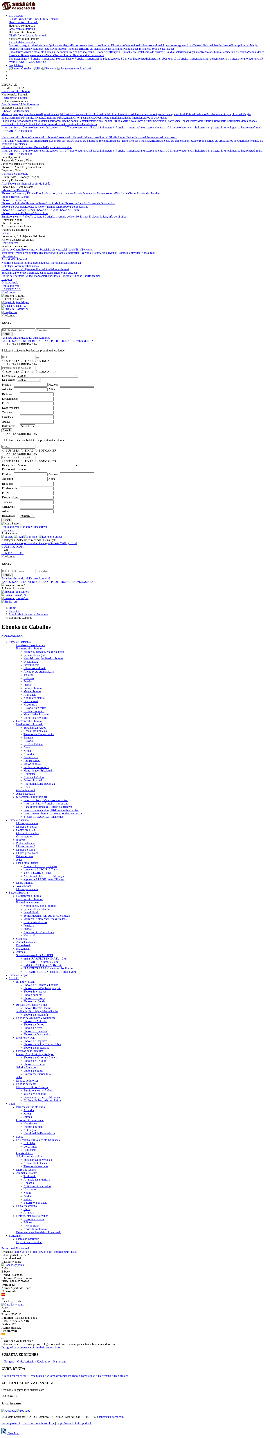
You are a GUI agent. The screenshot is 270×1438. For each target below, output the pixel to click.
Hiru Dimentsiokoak (35, 922)
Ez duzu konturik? (39, 337)
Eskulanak (33, 266)
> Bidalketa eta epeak (13, 1375)
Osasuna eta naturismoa (86, 140)
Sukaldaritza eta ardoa (212, 140)
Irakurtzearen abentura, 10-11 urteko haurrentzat (174, 58)
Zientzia (89, 52)
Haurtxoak (30, 935)
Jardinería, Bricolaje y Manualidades (37, 1011)
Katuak (113, 252)
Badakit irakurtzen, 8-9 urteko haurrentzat (122, 58)
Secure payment (10, 1423)
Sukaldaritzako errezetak (15, 272)
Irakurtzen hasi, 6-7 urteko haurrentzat (76, 58)
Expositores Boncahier (59, 147)
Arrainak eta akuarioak (27, 252)
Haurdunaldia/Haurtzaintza (88, 55)
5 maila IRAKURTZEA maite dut (43, 816)
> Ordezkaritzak (24, 1361)
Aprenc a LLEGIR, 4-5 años (40, 866)
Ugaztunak (86, 252)
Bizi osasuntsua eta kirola (57, 140)
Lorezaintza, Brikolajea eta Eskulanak (129, 140)
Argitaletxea (16, 65)
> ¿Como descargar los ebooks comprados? (70, 1375)
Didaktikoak (118, 45)
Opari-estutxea (191, 140)
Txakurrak (7, 252)
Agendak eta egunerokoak (178, 45)
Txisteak (198, 45)
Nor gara (6, 279)
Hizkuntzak (73, 48)
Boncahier (30, 42)
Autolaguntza (42, 262)
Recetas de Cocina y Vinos (31, 1004)
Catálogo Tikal (68, 543)
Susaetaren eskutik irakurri (162, 137)
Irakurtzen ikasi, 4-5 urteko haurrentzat (31, 58)
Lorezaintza (20, 266)
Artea (107, 52)
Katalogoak (23, 1248)
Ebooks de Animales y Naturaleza (35, 1017)
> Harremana (58, 1361)
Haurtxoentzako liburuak (23, 22)
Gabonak (208, 45)
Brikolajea (27, 55)
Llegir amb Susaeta (27, 862)
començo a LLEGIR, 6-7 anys (41, 869)
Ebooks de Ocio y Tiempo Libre (43, 206)
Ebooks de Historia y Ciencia (18, 209)
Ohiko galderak (10, 285)
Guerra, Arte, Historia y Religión (35, 1054)
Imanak (227, 45)
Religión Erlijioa (119, 52)
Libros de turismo (153, 52)
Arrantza (13, 256)
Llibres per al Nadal (27, 853)
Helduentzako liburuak (95, 137)
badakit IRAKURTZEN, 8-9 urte (43, 965)
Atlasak (20, 951)
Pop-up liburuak (240, 45)
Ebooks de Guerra (69, 209)
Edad (74, 1251)
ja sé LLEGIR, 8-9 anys (37, 872)
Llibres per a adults (27, 889)
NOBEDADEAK (12, 635)
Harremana (7, 530)
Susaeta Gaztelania (20, 641)
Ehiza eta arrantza (32, 140)
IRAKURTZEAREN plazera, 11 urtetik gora (50, 971)
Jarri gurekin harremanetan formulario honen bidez (30, 1347)
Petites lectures (24, 856)
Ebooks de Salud (11, 213)
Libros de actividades (162, 48)
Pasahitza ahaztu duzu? (14, 337)
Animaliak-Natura (43, 55)
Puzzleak (29, 925)
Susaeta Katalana (19, 820)
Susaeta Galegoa (18, 975)
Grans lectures (24, 836)
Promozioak (8, 1248)
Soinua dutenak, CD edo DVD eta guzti (47, 915)
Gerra (132, 52)
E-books (14, 42)
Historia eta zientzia (91, 48)
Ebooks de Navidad (148, 193)
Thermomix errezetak (65, 272)
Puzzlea (218, 45)
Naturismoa (8, 262)
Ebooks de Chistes (126, 193)
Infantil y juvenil (25, 981)
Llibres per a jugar (26, 826)
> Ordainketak (35, 1375)
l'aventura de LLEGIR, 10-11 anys (44, 876)
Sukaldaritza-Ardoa (20, 52)
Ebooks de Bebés (40, 183)
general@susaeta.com (111, 1416)
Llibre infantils (24, 882)
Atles (19, 859)
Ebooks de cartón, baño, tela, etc (55, 193)
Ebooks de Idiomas (19, 183)
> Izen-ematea (120, 1375)
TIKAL (29, 360)
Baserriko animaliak (129, 252)
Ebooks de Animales (13, 203)
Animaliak (24, 48)
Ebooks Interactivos (85, 193)
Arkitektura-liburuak (57, 269)
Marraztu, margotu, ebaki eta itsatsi (29, 45)
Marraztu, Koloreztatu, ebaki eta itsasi (45, 918)
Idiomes (20, 839)
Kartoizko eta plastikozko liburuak (91, 45)
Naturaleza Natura (41, 48)
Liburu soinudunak (152, 45)
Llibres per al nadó (27, 823)
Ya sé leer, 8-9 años (41, 216)
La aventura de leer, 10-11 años (70, 216)
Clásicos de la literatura (14, 173)
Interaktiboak (133, 45)
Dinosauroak (59, 48)
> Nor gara (7, 1361)
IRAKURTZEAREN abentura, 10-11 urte (48, 968)
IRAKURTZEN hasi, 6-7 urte (41, 961)
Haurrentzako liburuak (43, 137)
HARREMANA (11, 289)
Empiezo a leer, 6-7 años (15, 216)
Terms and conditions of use (38, 1423)
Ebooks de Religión (46, 209)
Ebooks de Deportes (13, 206)
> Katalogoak (42, 1361)
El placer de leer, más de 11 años (107, 216)
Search (6, 430)
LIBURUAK (16, 15)
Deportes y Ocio (25, 1037)
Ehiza (4, 256)
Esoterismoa (181, 52)
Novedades (8, 543)
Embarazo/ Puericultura (34, 213)
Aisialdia (168, 52)
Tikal (21, 42)
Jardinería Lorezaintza (235, 52)
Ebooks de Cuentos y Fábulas (18, 193)
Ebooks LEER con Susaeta (32, 1087)
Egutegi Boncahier (35, 147)
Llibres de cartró (25, 846)
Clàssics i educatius (27, 833)
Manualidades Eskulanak (38, 770)
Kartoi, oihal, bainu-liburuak (40, 905)
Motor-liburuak (213, 52)
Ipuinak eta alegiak (60, 45)
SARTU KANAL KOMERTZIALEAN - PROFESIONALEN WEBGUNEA (47, 341)
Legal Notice (64, 1423)
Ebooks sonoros (106, 193)
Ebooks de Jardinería (13, 200)
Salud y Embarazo (26, 1067)
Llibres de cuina (25, 849)
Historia (99, 52)
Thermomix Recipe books (70, 52)
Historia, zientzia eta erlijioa (167, 140)
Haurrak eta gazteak (27, 902)
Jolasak (23, 259)
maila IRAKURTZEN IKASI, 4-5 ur (45, 958)
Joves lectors (23, 886)
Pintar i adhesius (25, 843)
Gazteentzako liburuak (22, 28)
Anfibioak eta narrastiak (66, 252)
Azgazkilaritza (196, 52)
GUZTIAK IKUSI (12, 546)
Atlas (4, 183)
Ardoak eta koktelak (43, 52)
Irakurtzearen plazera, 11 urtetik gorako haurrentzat (231, 58)
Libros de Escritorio (12, 147)
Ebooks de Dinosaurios (101, 203)
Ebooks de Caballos (76, 203)
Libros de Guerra (235, 140)
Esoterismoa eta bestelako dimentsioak (43, 249)
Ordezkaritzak (9, 282)
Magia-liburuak (32, 691)
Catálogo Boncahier (27, 543)
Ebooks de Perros (35, 203)
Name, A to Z (22, 1251)
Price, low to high (42, 1251)
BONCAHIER (47, 360)
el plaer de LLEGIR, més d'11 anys (44, 879)
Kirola (139, 52)
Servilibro (13, 1433)
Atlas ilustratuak (37, 35)
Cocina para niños (113, 48)
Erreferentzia (61, 1251)
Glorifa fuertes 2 (18, 35)
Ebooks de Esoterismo (75, 206)
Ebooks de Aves (55, 203)
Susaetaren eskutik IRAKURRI (34, 955)
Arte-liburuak (38, 269)
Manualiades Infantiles (137, 48)
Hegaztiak (46, 252)
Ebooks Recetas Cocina (15, 196)
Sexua (103, 140)
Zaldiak (104, 252)
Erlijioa (26, 269)
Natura (96, 252)
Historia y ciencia (11, 269)
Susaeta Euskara (18, 892)
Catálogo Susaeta (49, 543)
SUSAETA (12, 360)
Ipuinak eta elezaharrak (37, 909)
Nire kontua (8, 292)
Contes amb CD (25, 829)
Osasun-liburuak (63, 55)
